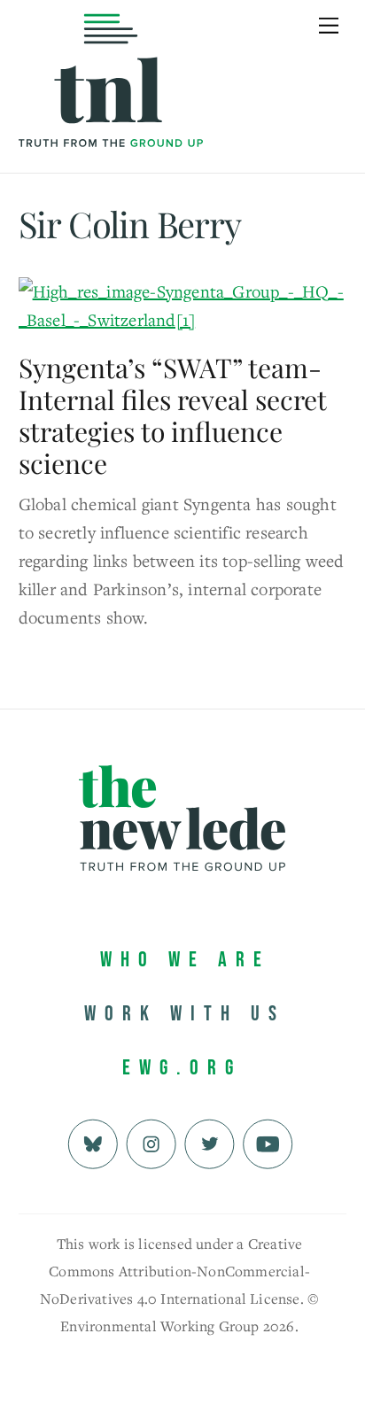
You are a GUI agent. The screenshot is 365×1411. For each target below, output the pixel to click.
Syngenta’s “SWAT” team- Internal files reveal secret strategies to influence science (172, 415)
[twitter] (209, 1142)
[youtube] (268, 1142)
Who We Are (185, 960)
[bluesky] (92, 1142)
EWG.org (182, 1068)
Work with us (184, 1014)
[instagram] (151, 1142)
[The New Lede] (111, 110)
